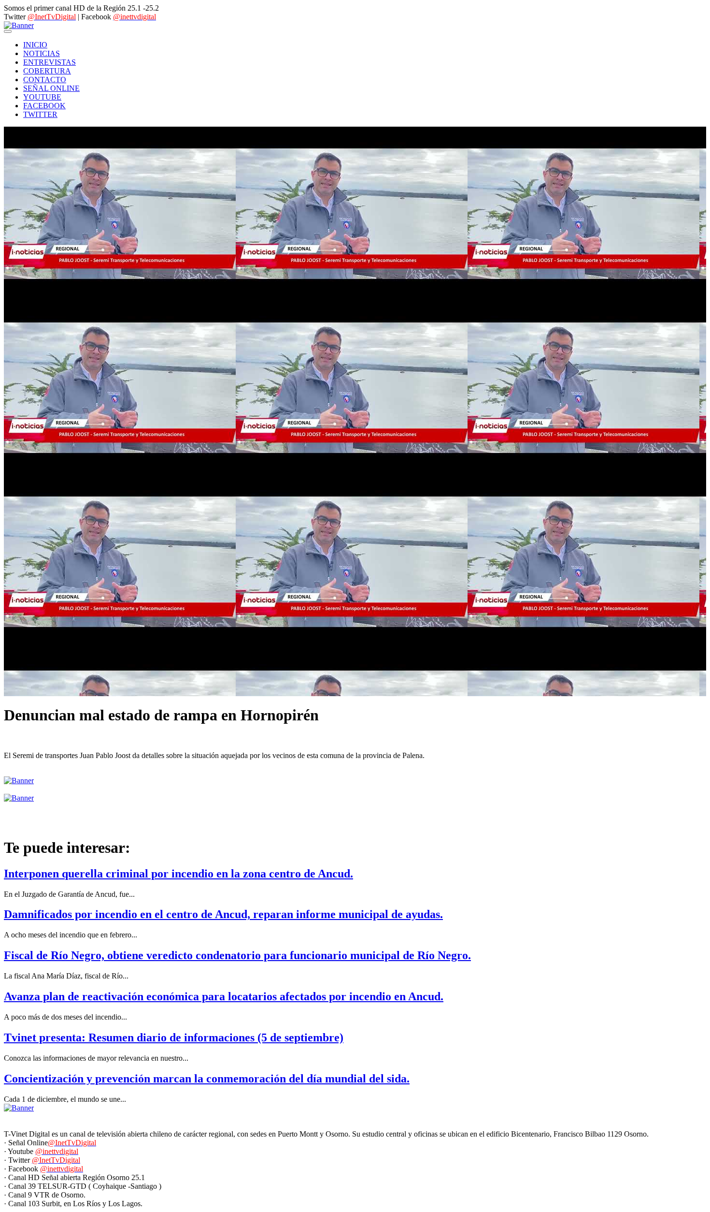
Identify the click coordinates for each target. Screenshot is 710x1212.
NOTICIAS (41, 53)
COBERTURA (47, 71)
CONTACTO (44, 79)
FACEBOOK (44, 106)
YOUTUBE (42, 97)
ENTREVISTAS (49, 62)
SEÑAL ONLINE (51, 88)
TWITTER (40, 114)
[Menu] (8, 31)
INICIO (35, 45)
